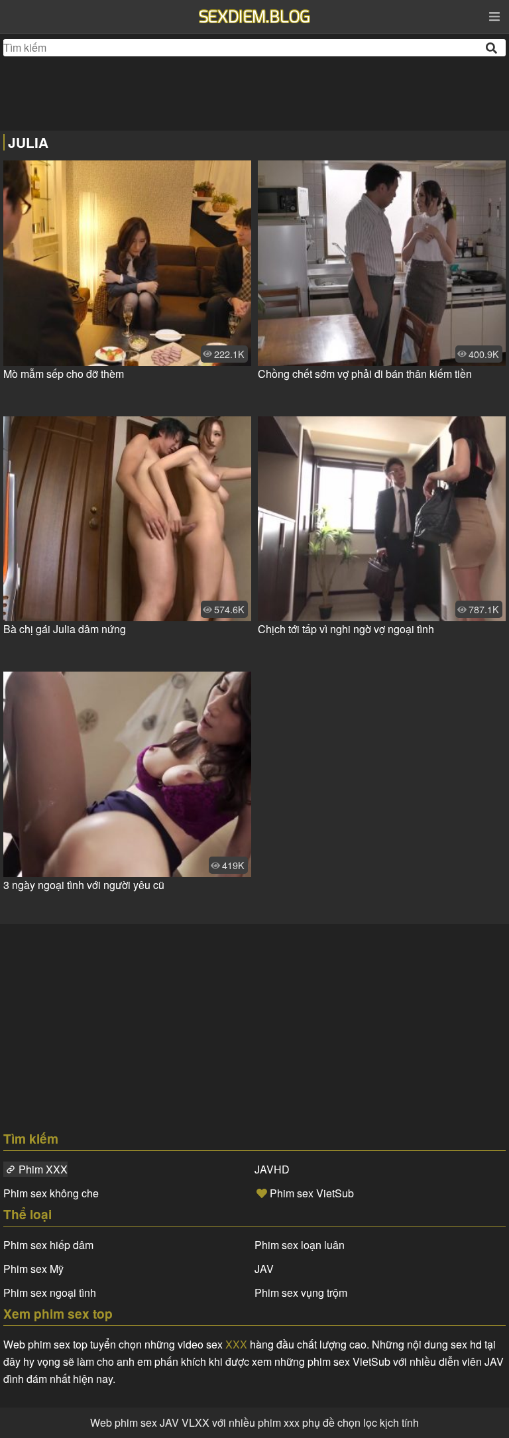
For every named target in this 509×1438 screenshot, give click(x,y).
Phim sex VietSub (312, 1193)
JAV (264, 1268)
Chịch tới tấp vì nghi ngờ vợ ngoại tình (346, 628)
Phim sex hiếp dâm (48, 1244)
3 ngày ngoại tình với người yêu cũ (83, 884)
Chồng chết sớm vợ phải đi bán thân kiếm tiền (365, 373)
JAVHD (272, 1169)
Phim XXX (43, 1169)
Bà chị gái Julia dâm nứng (64, 628)
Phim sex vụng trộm (300, 1292)
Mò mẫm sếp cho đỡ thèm (63, 373)
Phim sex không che (51, 1193)
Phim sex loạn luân (299, 1244)
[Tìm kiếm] (492, 48)
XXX (236, 1344)
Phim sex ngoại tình (49, 1292)
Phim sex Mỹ (33, 1268)
